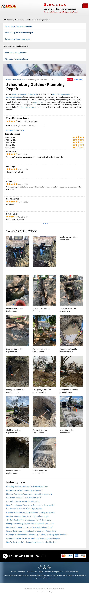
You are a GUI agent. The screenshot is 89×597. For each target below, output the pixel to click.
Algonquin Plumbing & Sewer (16, 59)
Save (70, 79)
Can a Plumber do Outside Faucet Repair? (23, 501)
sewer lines (37, 102)
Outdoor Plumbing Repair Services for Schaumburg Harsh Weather (33, 538)
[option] (44, 251)
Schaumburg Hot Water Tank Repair (19, 32)
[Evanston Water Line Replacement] (17, 290)
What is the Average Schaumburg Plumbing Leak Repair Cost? (31, 531)
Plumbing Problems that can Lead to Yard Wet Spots (27, 486)
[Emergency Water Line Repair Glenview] (71, 330)
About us (21, 571)
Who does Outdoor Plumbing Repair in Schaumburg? (27, 516)
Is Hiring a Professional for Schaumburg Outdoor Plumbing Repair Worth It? (36, 534)
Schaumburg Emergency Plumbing (18, 26)
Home (8, 79)
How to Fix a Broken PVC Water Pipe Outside (24, 508)
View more (44, 223)
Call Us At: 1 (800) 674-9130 (27, 556)
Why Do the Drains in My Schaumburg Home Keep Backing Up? (31, 542)
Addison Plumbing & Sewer (15, 52)
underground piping (14, 97)
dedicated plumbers (28, 107)
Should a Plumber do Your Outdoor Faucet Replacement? (29, 494)
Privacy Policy (41, 592)
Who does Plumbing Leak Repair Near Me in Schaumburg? (29, 527)
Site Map (49, 592)
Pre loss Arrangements (54, 571)
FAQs (41, 571)
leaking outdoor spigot (61, 94)
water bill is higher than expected (25, 94)
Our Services (18, 79)
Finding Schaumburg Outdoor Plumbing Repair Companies (30, 523)
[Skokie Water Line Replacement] (17, 411)
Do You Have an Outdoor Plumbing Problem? (24, 490)
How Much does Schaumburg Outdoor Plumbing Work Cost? (30, 512)
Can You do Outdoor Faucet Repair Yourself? (23, 497)
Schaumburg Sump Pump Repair (18, 39)
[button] (32, 126)
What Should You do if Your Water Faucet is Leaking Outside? (30, 505)
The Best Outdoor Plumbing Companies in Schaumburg (28, 520)
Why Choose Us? (71, 571)
